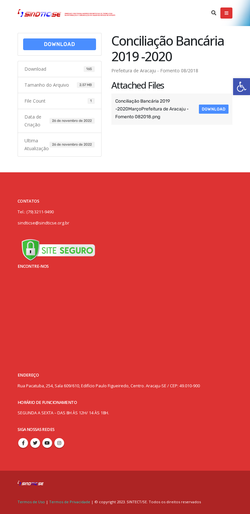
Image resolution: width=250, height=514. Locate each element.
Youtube (47, 443)
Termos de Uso (32, 501)
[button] (241, 86)
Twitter (35, 443)
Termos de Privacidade (69, 501)
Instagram (59, 443)
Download (59, 44)
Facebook (23, 443)
